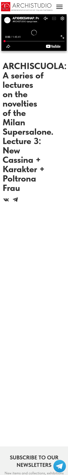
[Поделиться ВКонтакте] (6, 199)
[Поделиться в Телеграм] (15, 199)
